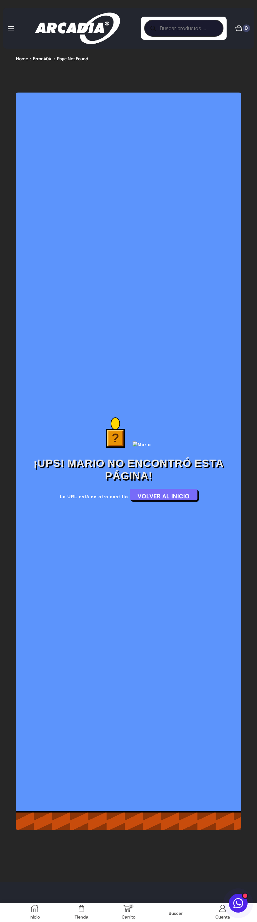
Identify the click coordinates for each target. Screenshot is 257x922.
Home (22, 58)
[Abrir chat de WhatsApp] (238, 903)
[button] (11, 28)
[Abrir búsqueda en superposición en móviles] (184, 28)
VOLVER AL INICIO (164, 496)
